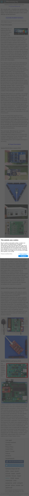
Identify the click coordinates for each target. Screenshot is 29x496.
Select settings (23, 254)
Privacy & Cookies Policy (6, 253)
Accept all (23, 256)
